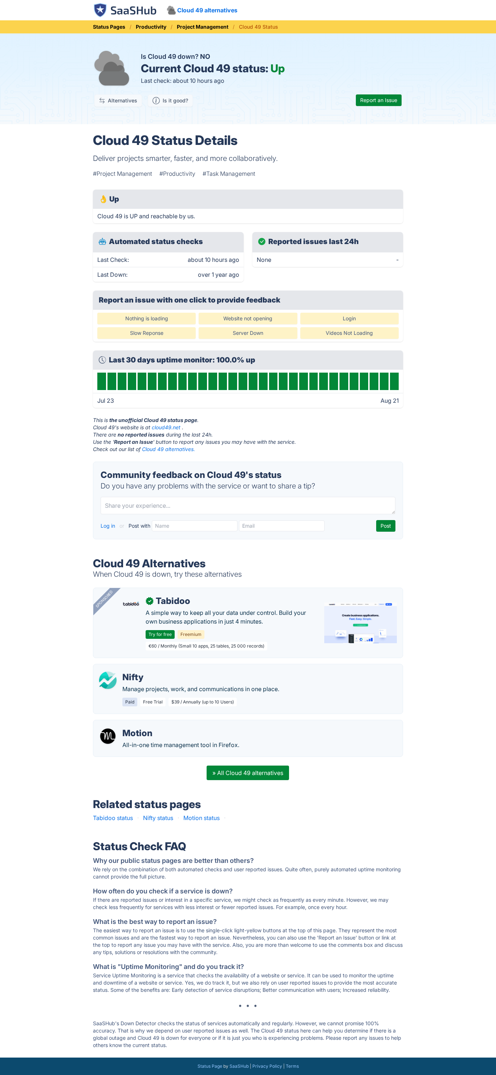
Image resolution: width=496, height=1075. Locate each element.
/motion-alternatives (126, 724)
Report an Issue (378, 100)
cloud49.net (166, 427)
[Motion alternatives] (108, 736)
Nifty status (158, 818)
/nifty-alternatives (122, 668)
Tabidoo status (113, 818)
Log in (109, 526)
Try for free (160, 634)
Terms (292, 1066)
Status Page (210, 1066)
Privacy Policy (267, 1066)
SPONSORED (104, 598)
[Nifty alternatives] (108, 680)
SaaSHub (239, 1066)
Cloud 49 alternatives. (168, 449)
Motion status (201, 818)
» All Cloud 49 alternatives (247, 772)
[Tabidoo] (131, 604)
